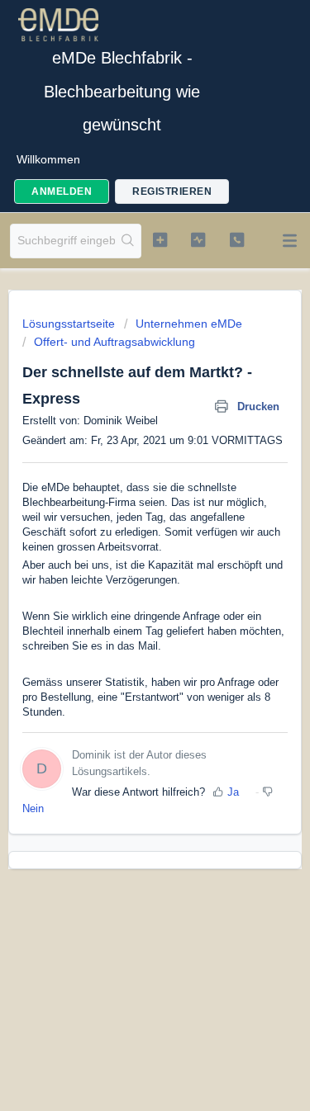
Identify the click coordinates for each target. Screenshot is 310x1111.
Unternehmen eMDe (189, 323)
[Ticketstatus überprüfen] (198, 239)
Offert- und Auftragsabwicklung (114, 341)
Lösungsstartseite (70, 323)
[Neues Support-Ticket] (160, 239)
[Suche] (128, 241)
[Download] (125, 549)
